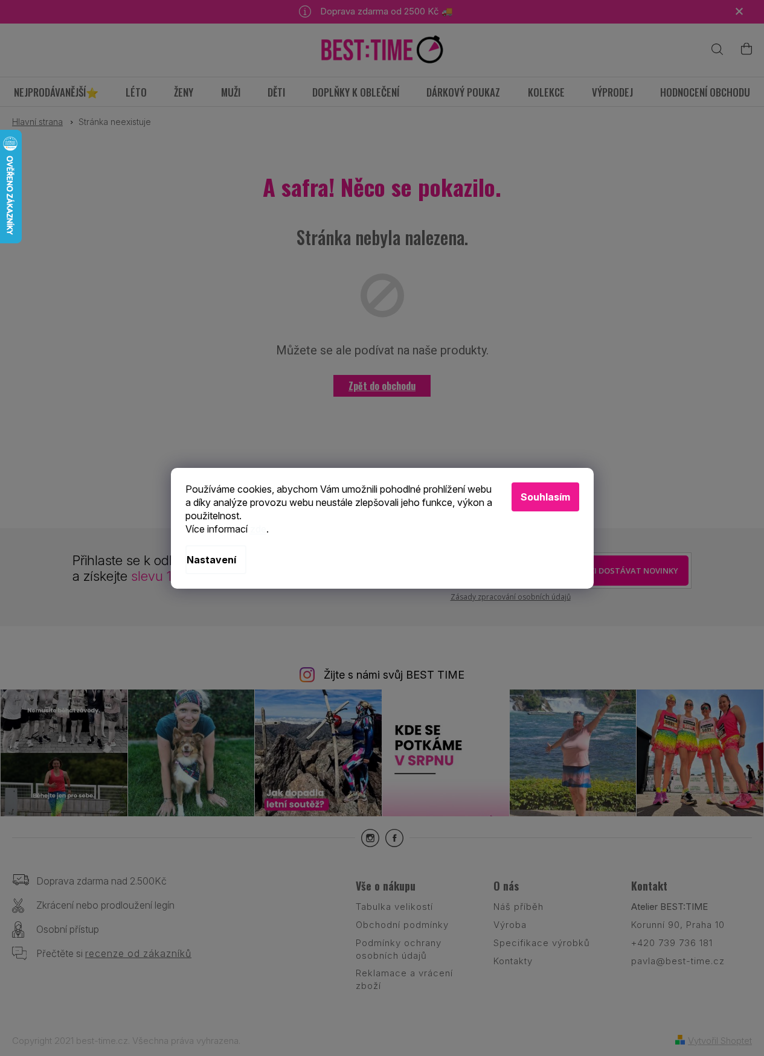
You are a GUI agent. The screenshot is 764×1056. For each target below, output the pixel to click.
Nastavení (211, 560)
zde (258, 529)
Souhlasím (545, 497)
